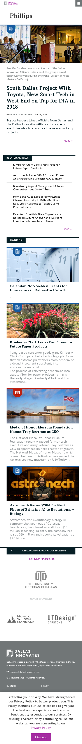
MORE (67, 141)
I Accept (41, 737)
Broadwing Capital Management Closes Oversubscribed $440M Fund (38, 187)
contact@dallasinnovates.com (25, 672)
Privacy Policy (41, 728)
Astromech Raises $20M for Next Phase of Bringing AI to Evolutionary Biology (38, 177)
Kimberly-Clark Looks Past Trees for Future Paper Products (36, 166)
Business (11, 686)
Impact (45, 686)
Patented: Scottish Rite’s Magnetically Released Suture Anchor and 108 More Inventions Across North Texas (37, 218)
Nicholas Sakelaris (20, 114)
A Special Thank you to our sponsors (44, 550)
